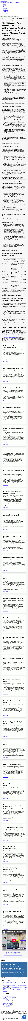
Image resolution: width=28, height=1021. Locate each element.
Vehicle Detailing (6, 1005)
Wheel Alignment (6, 1006)
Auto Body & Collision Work (9, 996)
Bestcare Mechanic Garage (8, 997)
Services (5, 6)
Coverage (5, 8)
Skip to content (4, 1)
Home (4, 4)
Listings (7, 13)
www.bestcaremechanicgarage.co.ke (9, 337)
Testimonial (5, 10)
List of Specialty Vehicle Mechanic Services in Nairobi (14, 985)
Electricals (5, 998)
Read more (5, 361)
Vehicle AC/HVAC (7, 1004)
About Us (5, 5)
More (4, 12)
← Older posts (5, 929)
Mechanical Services (7, 1000)
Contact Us (5, 11)
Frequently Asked (6, 999)
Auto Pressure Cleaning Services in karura (13, 955)
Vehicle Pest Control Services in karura (12, 952)
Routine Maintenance (7, 1002)
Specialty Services (7, 1003)
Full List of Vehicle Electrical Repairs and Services (13, 982)
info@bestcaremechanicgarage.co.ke (10, 40)
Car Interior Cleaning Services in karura (12, 953)
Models (4, 9)
